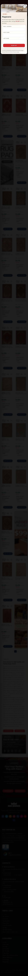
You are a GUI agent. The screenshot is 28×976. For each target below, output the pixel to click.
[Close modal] (24, 6)
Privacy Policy (5, 52)
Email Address (7, 26)
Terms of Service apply (14, 52)
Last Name (6, 38)
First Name (6, 32)
